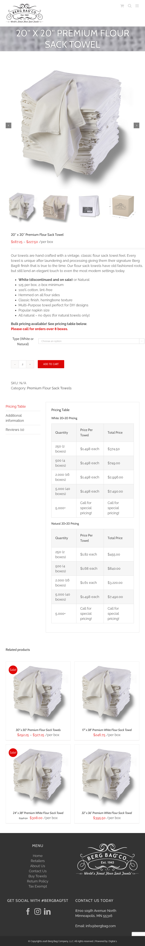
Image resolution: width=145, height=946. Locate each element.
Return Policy (37, 881)
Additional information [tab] (15, 418)
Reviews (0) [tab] (15, 430)
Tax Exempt (38, 886)
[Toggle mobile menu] (137, 6)
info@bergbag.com (101, 926)
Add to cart (51, 364)
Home (38, 856)
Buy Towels (38, 876)
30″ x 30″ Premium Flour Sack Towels (38, 730)
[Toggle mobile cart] (122, 6)
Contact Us (38, 871)
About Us (37, 866)
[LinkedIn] (47, 911)
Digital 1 (112, 941)
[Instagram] (37, 911)
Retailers (38, 861)
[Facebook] (28, 911)
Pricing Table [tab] (16, 406)
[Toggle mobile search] (130, 6)
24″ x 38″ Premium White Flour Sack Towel (38, 813)
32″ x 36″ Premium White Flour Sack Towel (107, 813)
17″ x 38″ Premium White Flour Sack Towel (107, 730)
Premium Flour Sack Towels (49, 388)
